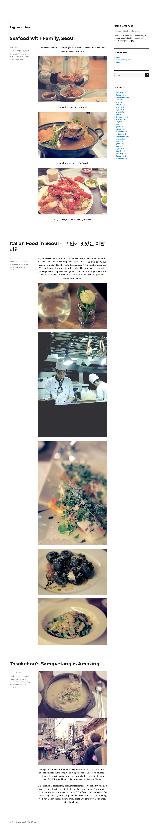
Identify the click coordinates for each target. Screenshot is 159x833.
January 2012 (121, 156)
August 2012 (120, 139)
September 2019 (122, 97)
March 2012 (120, 151)
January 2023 (121, 95)
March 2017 (120, 105)
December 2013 (122, 117)
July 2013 (119, 124)
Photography (19, 51)
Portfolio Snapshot (123, 60)
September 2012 (122, 137)
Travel (27, 51)
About (118, 62)
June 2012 (120, 144)
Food (12, 51)
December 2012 (122, 132)
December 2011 (122, 158)
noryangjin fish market (18, 54)
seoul (19, 56)
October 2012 (121, 134)
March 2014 (120, 115)
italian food (14, 265)
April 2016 (120, 107)
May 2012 (119, 146)
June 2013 (120, 127)
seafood (13, 56)
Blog (118, 57)
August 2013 (120, 122)
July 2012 (119, 141)
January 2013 (121, 129)
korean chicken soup (18, 679)
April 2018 (120, 100)
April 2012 (120, 149)
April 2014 (120, 112)
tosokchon (22, 684)
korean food (14, 682)
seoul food (25, 56)
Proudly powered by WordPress (24, 822)
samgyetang (24, 682)
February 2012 (121, 154)
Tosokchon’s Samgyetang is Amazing (55, 664)
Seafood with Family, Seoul (42, 38)
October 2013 (121, 119)
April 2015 (120, 110)
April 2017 (120, 102)
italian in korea (24, 265)
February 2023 (121, 93)
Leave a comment (17, 60)
